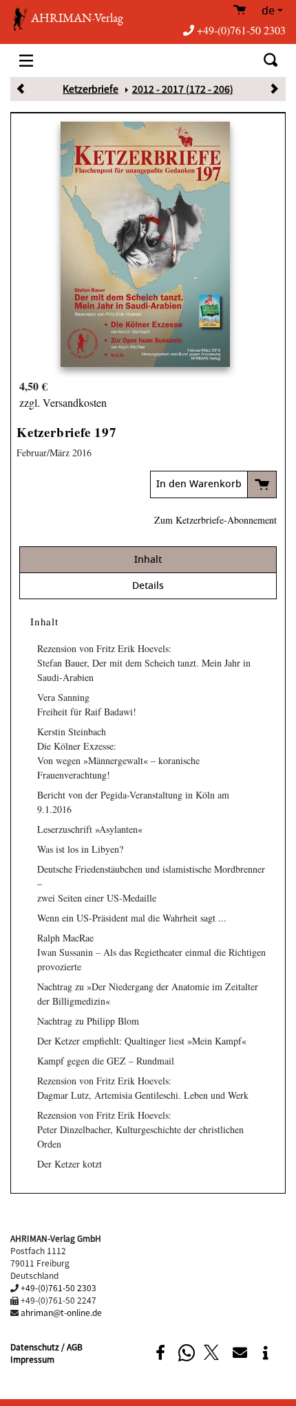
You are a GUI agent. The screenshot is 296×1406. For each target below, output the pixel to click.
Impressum (32, 1359)
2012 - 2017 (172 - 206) (182, 89)
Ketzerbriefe (90, 89)
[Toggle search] (270, 60)
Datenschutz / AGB (46, 1346)
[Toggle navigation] (26, 60)
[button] (160, 1353)
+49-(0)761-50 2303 (241, 30)
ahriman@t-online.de (61, 1312)
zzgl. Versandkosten (63, 402)
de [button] (268, 11)
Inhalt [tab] (148, 560)
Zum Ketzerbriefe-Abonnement (215, 519)
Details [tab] (148, 586)
